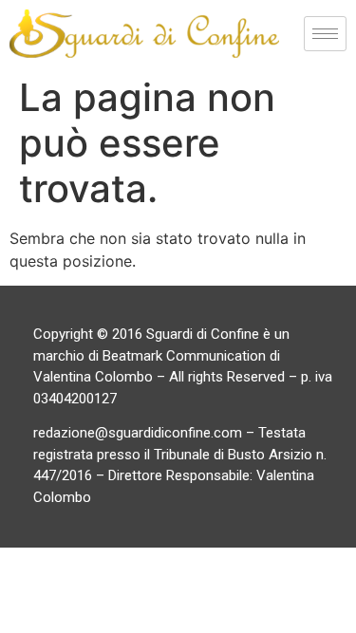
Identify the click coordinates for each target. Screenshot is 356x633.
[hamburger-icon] (325, 33)
